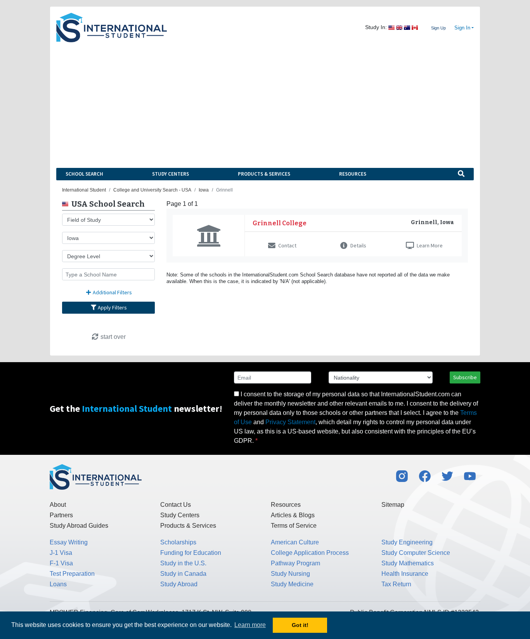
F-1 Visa (61, 563)
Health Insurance (404, 573)
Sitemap (392, 504)
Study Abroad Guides (79, 525)
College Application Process (310, 552)
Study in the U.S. (183, 563)
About (58, 504)
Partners (61, 515)
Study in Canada (183, 573)
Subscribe (465, 377)
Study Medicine (292, 584)
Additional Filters (112, 292)
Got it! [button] (300, 625)
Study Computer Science (415, 552)
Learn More (429, 245)
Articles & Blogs (293, 515)
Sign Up (438, 28)
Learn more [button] (250, 625)
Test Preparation (72, 573)
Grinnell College (280, 223)
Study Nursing (290, 573)
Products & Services (264, 174)
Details (357, 245)
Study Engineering (407, 542)
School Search (84, 174)
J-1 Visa (61, 552)
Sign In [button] (462, 28)
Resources (352, 174)
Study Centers (170, 174)
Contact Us (175, 504)
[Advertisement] (265, 100)
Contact (286, 245)
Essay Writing (69, 542)
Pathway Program (295, 563)
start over (112, 336)
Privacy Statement (290, 422)
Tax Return (396, 584)
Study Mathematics (407, 563)
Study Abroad (178, 584)
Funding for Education (190, 552)
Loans (58, 584)
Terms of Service (294, 525)
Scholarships (178, 542)
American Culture (295, 542)
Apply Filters (112, 307)
